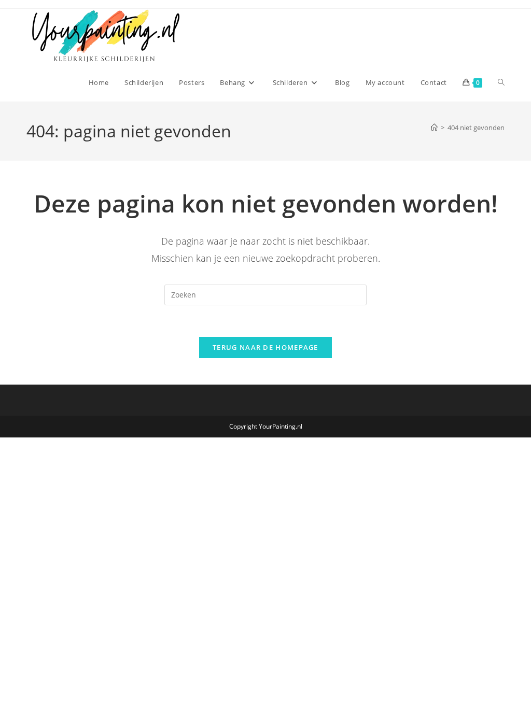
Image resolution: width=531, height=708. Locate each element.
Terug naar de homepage (265, 347)
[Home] (434, 127)
